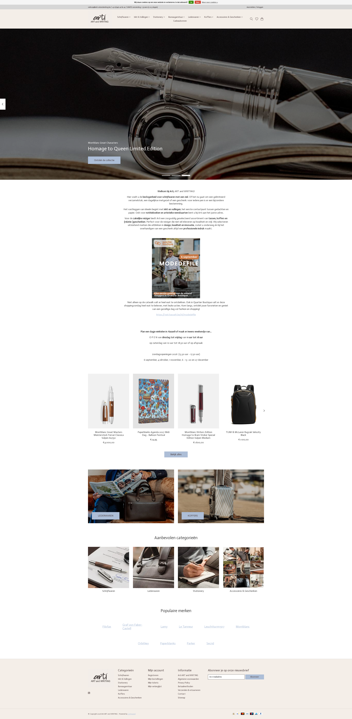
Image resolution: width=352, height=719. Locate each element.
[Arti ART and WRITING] (100, 18)
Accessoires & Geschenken (243, 590)
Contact (181, 694)
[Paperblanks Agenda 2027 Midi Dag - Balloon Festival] (153, 401)
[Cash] (233, 714)
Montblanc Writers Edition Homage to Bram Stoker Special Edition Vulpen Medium (198, 434)
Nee (197, 2)
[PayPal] (261, 714)
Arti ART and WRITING (188, 675)
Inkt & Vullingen (125, 679)
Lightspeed (132, 714)
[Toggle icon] (251, 18)
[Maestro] (252, 714)
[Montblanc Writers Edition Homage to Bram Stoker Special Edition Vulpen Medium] (198, 401)
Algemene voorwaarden (188, 679)
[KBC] (256, 714)
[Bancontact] (238, 714)
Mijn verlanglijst (155, 686)
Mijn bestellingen (155, 679)
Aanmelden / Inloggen (255, 7)
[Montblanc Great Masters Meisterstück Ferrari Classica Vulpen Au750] (108, 401)
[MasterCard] (242, 714)
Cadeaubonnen (180, 21)
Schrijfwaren (108, 590)
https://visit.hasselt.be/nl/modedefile (176, 314)
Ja (191, 2)
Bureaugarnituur (125, 686)
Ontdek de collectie (104, 160)
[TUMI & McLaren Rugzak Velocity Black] (243, 401)
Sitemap (181, 697)
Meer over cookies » (210, 2)
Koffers (121, 694)
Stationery (198, 590)
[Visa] (247, 714)
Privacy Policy (184, 682)
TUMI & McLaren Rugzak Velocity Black (243, 433)
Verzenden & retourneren (189, 690)
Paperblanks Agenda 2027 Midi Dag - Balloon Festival (153, 433)
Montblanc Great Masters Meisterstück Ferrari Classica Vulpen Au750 (109, 434)
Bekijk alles (176, 454)
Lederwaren (153, 590)
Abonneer (254, 677)
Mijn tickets (153, 682)
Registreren (153, 675)
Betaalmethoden (185, 686)
